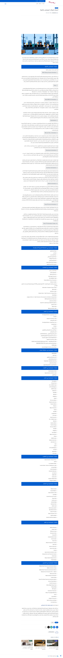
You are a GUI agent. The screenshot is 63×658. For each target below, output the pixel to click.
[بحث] (5, 3)
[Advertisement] (39, 23)
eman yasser (51, 631)
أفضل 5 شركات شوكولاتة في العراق (28, 649)
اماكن (37, 3)
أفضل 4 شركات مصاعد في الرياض (53, 649)
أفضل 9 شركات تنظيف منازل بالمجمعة (40, 649)
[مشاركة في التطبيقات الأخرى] (46, 627)
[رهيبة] (52, 3)
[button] (54, 627)
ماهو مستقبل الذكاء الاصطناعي (47, 605)
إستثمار (40, 3)
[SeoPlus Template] (57, 656)
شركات (43, 3)
